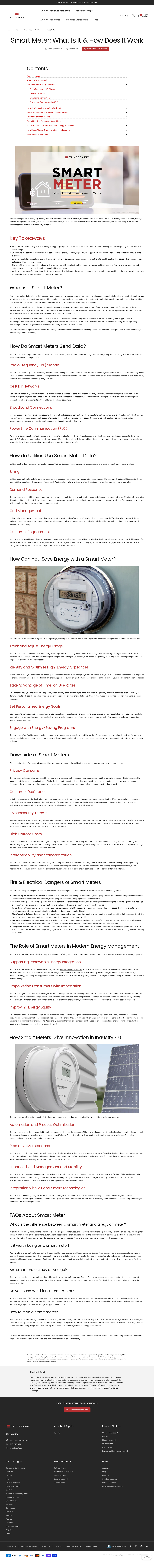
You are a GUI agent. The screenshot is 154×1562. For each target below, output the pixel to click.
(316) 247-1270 (15, 1444)
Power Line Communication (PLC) (44, 102)
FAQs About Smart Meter (38, 134)
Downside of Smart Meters (38, 117)
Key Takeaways (33, 76)
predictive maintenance (44, 1153)
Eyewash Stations (101, 1335)
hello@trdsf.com (16, 1448)
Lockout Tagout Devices (82, 1335)
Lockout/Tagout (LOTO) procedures (50, 923)
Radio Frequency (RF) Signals (42, 89)
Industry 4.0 (41, 1117)
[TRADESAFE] (18, 1427)
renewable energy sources (71, 969)
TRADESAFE (131, 1555)
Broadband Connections (40, 98)
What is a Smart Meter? (37, 80)
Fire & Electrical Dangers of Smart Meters (44, 121)
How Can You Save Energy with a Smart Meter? (47, 112)
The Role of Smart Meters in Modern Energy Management (51, 125)
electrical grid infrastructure (96, 436)
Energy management (18, 218)
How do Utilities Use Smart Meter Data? (44, 108)
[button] (55, 10)
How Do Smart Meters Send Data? (41, 85)
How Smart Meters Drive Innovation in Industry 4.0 (48, 130)
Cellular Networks (37, 93)
